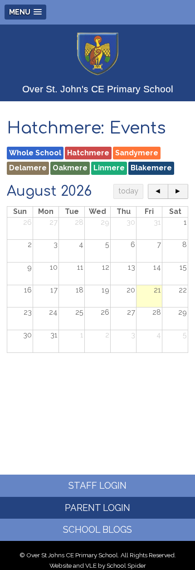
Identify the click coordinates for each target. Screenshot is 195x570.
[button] (25, 12)
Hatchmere (88, 153)
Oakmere (70, 168)
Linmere (109, 168)
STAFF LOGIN (97, 485)
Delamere (28, 168)
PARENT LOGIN (97, 507)
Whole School (35, 153)
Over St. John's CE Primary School (97, 89)
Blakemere (151, 168)
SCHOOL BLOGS (97, 529)
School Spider (126, 565)
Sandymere (136, 153)
